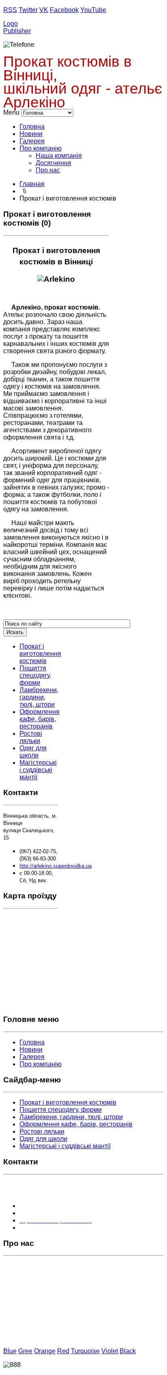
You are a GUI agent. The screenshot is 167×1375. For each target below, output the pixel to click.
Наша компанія (59, 155)
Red (63, 1351)
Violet (109, 1351)
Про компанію (40, 148)
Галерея (32, 141)
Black (128, 1351)
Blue (10, 1351)
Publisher (17, 30)
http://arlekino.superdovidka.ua (55, 866)
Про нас (48, 170)
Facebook (64, 9)
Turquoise (85, 1351)
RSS (10, 9)
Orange (45, 1351)
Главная (32, 183)
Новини (31, 133)
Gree (25, 1351)
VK (43, 9)
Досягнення (53, 162)
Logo (10, 23)
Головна (32, 126)
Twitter (28, 9)
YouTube (93, 9)
